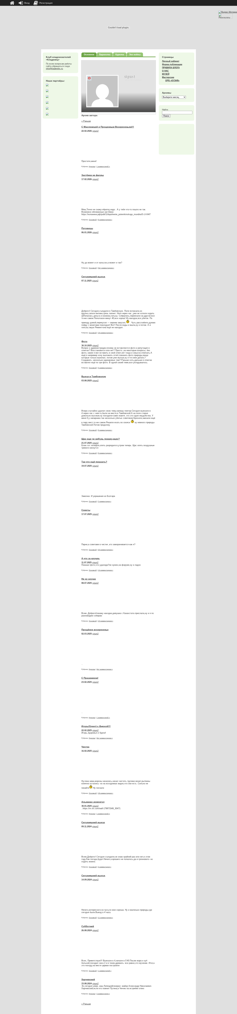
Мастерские (168, 77)
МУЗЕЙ (165, 74)
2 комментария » (104, 501)
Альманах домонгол (92, 802)
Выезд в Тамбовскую (93, 376)
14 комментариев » (105, 570)
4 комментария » (104, 867)
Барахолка (104, 54)
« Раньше (86, 121)
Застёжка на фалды (92, 175)
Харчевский (88, 979)
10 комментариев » (105, 621)
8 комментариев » (105, 220)
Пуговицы (87, 228)
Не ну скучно (88, 579)
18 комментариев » (105, 793)
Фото (84, 341)
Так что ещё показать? (94, 461)
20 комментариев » (105, 550)
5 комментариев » (105, 368)
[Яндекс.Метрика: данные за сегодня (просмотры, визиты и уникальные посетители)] (227, 12)
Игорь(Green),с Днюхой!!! (96, 726)
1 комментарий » (103, 166)
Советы (85, 510)
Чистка (85, 746)
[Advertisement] (176, 139)
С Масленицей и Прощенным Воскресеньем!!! (107, 127)
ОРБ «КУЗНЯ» (172, 80)
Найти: (165, 109)
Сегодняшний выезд (93, 822)
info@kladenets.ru (54, 68)
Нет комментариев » (106, 268)
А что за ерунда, (90, 558)
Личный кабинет (170, 61)
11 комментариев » (105, 918)
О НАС (165, 71)
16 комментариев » (105, 333)
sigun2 (95, 131)
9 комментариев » (105, 430)
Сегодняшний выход (93, 276)
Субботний (87, 926)
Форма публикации (172, 64)
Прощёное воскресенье (95, 629)
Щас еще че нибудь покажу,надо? (100, 439)
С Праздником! (89, 678)
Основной (93, 220)
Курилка (119, 54)
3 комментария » (103, 994)
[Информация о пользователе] (89, 78)
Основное (89, 54)
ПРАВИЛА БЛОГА (171, 67)
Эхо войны (135, 54)
